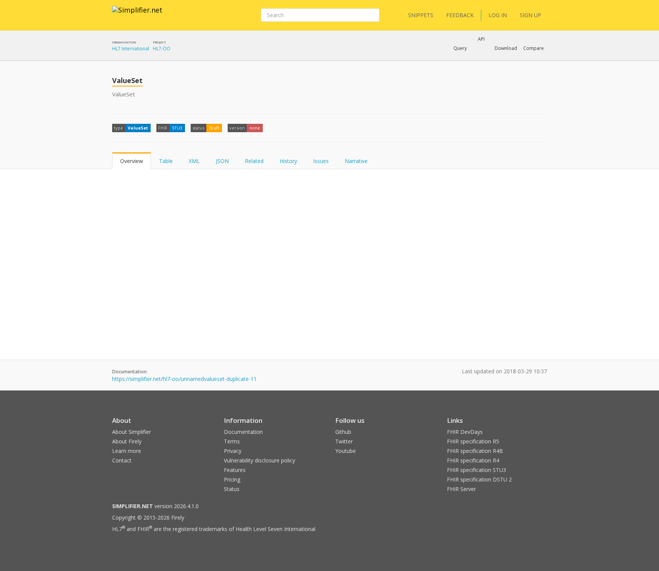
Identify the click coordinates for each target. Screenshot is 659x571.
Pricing (232, 479)
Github (343, 431)
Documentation (243, 431)
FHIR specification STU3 (476, 469)
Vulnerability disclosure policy (259, 460)
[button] (460, 48)
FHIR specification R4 (473, 460)
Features (235, 469)
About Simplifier (131, 431)
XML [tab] (194, 161)
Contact (122, 460)
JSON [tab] (222, 161)
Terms (232, 441)
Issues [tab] (321, 161)
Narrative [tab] (356, 161)
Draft (214, 128)
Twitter (344, 441)
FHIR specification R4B (475, 450)
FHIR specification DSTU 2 (479, 479)
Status (231, 489)
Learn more (126, 450)
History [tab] (288, 161)
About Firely (126, 441)
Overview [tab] (131, 161)
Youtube (345, 450)
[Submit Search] (373, 15)
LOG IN (498, 15)
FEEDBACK (460, 15)
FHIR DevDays (465, 431)
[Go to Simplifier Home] (137, 14)
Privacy (232, 450)
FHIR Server (461, 489)
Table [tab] (166, 161)
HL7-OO (161, 48)
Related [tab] (254, 161)
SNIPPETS (420, 15)
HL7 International (130, 48)
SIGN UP (530, 15)
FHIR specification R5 (473, 441)
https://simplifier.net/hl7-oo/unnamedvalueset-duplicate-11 (184, 378)
